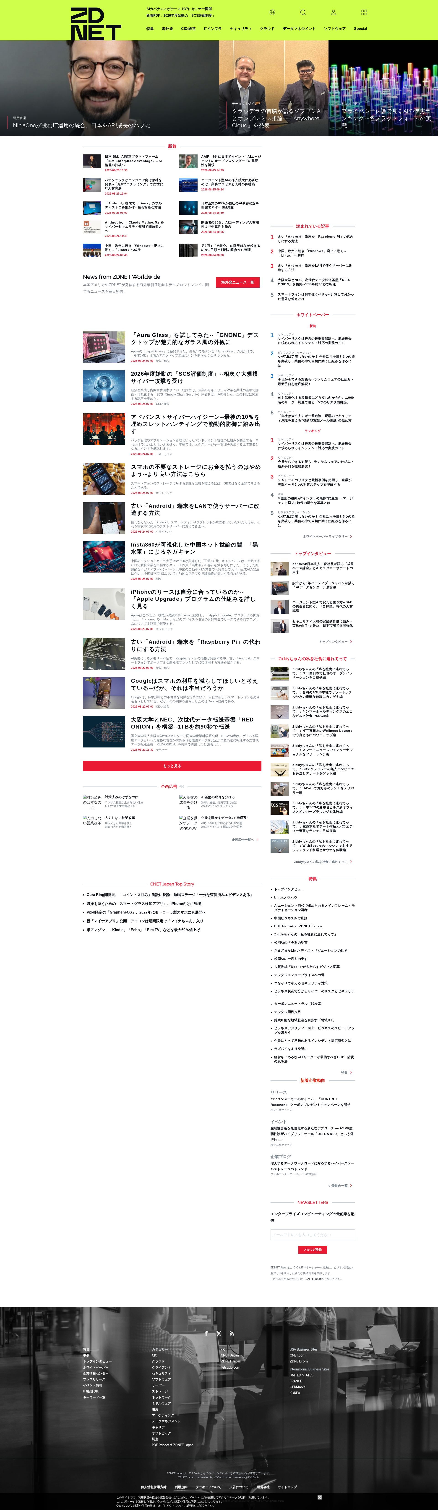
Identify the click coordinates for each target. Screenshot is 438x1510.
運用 (155, 1409)
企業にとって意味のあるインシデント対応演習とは (312, 1040)
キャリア (158, 1427)
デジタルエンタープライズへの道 (299, 975)
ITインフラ (213, 29)
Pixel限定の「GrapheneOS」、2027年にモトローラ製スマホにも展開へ (146, 912)
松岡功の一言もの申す (291, 959)
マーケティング (163, 1415)
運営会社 (263, 1487)
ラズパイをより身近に (291, 1049)
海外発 (167, 29)
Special (360, 29)
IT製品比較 (91, 1391)
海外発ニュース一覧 (237, 282)
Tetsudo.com (230, 1367)
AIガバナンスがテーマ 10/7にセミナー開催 (179, 9)
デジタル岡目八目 (287, 1012)
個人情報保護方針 (154, 1487)
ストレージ (160, 1391)
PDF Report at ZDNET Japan (298, 926)
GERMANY (297, 1387)
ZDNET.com (299, 1361)
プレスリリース (94, 1379)
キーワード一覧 (94, 1397)
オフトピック (164, 493)
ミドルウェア (161, 1403)
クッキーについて (208, 1487)
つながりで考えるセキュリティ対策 (301, 983)
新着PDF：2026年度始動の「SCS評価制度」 (181, 15)
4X (223, 1349)
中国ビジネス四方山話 (291, 918)
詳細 (191, 1505)
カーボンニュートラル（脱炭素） (299, 1003)
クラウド (267, 29)
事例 (86, 1355)
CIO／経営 (162, 404)
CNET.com (297, 1355)
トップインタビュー (333, 641)
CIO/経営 (188, 29)
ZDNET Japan (231, 1361)
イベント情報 (92, 1385)
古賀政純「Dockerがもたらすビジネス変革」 (308, 966)
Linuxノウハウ (285, 897)
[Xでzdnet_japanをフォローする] (219, 1333)
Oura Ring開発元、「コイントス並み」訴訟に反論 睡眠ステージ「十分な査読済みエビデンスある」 (170, 895)
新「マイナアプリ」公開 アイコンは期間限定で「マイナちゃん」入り (145, 921)
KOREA (295, 1393)
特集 (150, 29)
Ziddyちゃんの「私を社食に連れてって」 (306, 934)
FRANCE (296, 1381)
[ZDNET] (106, 20)
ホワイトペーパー (96, 1367)
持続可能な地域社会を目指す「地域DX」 (305, 1020)
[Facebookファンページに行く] (206, 1333)
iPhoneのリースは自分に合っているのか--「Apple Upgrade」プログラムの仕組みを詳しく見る (193, 599)
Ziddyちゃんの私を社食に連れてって (321, 862)
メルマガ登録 (313, 1249)
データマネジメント (299, 29)
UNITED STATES (301, 1375)
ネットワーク (161, 1397)
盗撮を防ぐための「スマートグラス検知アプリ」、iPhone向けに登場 (144, 904)
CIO (154, 1355)
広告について (239, 1487)
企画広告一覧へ (243, 839)
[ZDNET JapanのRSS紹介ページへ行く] (231, 1333)
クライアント (164, 531)
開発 (159, 579)
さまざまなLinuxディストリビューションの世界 (311, 950)
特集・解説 (163, 360)
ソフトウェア (335, 29)
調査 (155, 1439)
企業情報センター (96, 1373)
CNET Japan (314, 1278)
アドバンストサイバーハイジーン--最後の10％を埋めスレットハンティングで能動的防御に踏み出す (196, 424)
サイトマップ (287, 1487)
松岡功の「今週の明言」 (292, 942)
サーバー (161, 749)
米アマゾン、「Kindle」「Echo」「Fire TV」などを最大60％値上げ (143, 930)
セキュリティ (241, 29)
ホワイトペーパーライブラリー (325, 536)
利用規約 (181, 1487)
